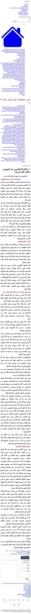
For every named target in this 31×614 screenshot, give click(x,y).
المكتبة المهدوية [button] (21, 105)
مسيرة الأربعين (24, 9)
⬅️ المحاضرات (26, 590)
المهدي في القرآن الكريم (19, 60)
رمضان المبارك (21, 160)
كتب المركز (22, 56)
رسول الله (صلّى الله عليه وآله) (17, 63)
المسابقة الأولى (21, 153)
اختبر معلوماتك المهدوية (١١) (18, 133)
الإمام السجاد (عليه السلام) (11, 65)
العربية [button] (26, 1)
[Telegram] (28, 17)
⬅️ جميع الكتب (26, 588)
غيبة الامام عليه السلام (19, 79)
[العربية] (28, 103)
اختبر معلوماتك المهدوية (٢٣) (11, 143)
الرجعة (23, 76)
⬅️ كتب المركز (26, 586)
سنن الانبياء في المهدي (7, 73)
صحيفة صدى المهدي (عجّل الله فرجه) (19, 7)
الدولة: (27, 568)
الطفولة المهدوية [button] (21, 145)
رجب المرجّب (14, 159)
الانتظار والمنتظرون (8, 75)
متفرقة (7, 121)
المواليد (6, 114)
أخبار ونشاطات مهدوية (15, 151)
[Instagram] (25, 17)
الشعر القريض (21, 85)
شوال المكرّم (14, 160)
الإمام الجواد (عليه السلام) (14, 69)
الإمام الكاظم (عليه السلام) (18, 68)
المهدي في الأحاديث (20, 61)
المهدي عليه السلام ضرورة (14, 76)
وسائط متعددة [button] (21, 113)
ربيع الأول (9, 157)
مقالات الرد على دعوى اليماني (17, 91)
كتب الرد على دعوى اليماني (9, 89)
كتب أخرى (22, 57)
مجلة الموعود (24, 6)
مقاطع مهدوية (18, 116)
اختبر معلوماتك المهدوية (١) (18, 125)
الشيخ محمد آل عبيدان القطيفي (17, 553)
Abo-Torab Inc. (20, 611)
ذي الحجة (3, 160)
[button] (13, 48)
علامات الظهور (5, 77)
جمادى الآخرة (21, 159)
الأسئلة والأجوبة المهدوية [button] (19, 117)
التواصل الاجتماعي (23, 14)
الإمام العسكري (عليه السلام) (11, 71)
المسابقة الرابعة (21, 155)
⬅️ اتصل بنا (27, 596)
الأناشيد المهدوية (7, 147)
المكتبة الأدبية (21, 84)
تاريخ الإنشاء (16, 550)
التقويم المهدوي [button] (21, 156)
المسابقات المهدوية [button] (20, 152)
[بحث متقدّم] (16, 21)
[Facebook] (29, 17)
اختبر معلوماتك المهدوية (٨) (12, 131)
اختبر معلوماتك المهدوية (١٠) (7, 132)
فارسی (26, 5)
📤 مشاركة (25, 557)
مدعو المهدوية (12, 121)
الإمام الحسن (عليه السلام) (14, 64)
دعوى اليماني (21, 87)
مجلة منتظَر (22, 147)
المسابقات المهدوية (12, 52)
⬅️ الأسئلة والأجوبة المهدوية (23, 594)
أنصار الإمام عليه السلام (19, 73)
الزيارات (19, 114)
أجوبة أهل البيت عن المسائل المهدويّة (16, 72)
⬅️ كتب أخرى (27, 587)
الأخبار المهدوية (21, 52)
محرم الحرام (22, 157)
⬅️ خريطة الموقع (26, 595)
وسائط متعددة (13, 49)
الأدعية (23, 114)
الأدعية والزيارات (21, 80)
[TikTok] (21, 17)
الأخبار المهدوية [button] (21, 148)
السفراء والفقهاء (17, 120)
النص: (28, 570)
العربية (26, 3)
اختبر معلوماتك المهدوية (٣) (12, 127)
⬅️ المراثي (27, 591)
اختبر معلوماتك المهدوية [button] (19, 124)
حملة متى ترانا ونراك (23, 13)
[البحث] (14, 21)
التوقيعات (22, 81)
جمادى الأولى (4, 157)
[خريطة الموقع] (19, 17)
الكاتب (27, 553)
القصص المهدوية (15, 147)
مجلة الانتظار (24, 10)
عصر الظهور (12, 77)
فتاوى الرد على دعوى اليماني (18, 88)
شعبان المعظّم (7, 159)
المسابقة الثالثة (6, 153)
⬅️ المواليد (27, 592)
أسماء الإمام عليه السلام (19, 75)
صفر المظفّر (15, 157)
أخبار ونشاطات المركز (19, 149)
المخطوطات (22, 83)
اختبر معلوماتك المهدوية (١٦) (15, 137)
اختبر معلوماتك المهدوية (14, 50)
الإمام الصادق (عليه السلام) (8, 67)
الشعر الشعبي (14, 85)
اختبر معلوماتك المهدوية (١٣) (11, 135)
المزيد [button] (23, 95)
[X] (27, 17)
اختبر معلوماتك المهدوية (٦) (18, 129)
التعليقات (18, 552)
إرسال (27, 579)
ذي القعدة (8, 160)
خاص (26, 578)
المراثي (9, 114)
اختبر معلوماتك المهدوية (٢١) (15, 141)
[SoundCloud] (22, 17)
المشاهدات (27, 552)
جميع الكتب (22, 93)
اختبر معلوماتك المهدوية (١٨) (11, 139)
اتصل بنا (18, 53)
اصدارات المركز (10, 149)
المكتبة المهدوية (21, 49)
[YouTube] (24, 17)
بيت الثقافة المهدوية (23, 11)
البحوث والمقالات (20, 58)
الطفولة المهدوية (5, 50)
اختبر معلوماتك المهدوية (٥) (7, 128)
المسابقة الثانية (13, 153)
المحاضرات (14, 114)
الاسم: (27, 565)
